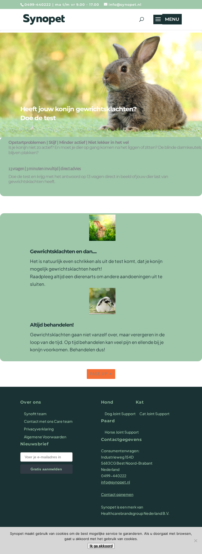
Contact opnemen (117, 494)
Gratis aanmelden (46, 469)
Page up (98, 374)
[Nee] (195, 540)
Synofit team (35, 413)
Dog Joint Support (120, 413)
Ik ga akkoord (101, 546)
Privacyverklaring (39, 428)
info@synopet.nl (115, 482)
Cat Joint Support (154, 413)
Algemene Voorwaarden (45, 436)
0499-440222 (37, 4)
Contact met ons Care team (48, 421)
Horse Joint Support (122, 432)
